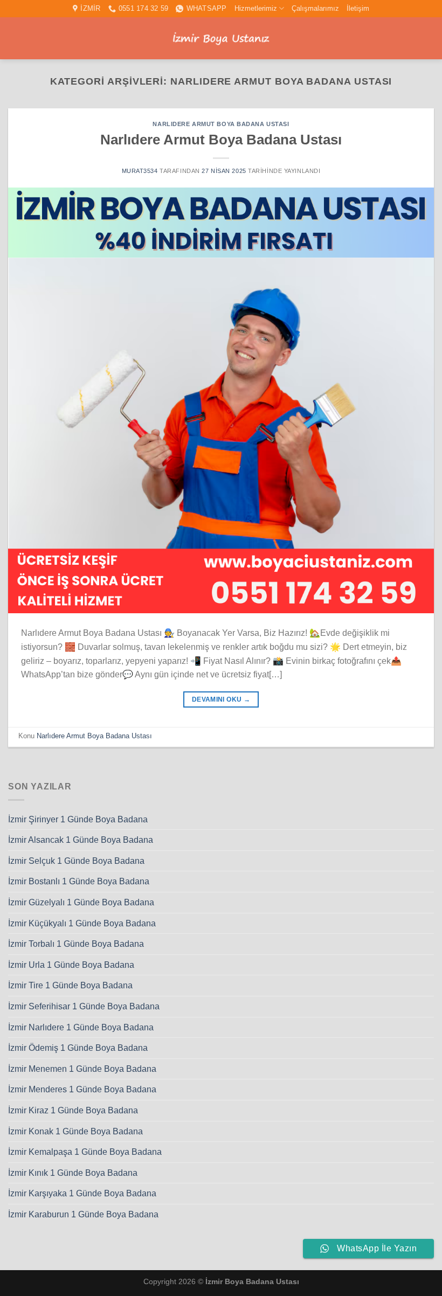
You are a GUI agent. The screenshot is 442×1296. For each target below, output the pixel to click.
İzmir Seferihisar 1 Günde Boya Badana (84, 1006)
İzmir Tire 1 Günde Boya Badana (70, 985)
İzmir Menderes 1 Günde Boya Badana (82, 1089)
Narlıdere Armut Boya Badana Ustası (221, 124)
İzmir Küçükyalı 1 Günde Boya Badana (82, 923)
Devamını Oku (221, 699)
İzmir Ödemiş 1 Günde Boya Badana (78, 1047)
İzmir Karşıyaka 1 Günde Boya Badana (82, 1193)
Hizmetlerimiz (255, 8)
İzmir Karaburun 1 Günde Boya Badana (83, 1214)
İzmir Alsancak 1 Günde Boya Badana (80, 839)
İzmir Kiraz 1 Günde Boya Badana (73, 1110)
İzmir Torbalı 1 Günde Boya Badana (76, 943)
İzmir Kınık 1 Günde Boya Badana (72, 1172)
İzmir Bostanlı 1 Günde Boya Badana (78, 881)
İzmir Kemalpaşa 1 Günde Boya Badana (85, 1151)
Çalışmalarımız (315, 8)
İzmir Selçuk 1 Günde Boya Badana (76, 860)
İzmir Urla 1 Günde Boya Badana (71, 964)
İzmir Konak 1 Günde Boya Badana (75, 1131)
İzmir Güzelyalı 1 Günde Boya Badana (81, 902)
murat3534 (140, 171)
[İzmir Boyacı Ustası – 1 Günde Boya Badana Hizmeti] (221, 38)
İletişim (358, 8)
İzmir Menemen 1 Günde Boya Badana (82, 1068)
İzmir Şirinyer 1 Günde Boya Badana (78, 819)
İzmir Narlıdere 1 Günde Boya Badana (81, 1027)
